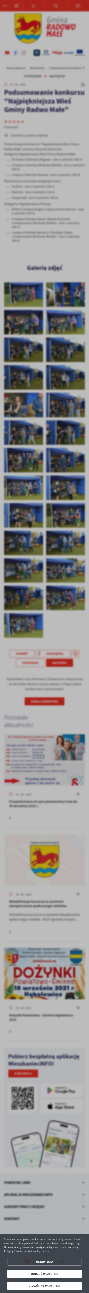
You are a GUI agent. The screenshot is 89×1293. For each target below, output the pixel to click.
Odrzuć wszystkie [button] (44, 1274)
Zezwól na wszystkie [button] (44, 1286)
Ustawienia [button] (44, 1261)
